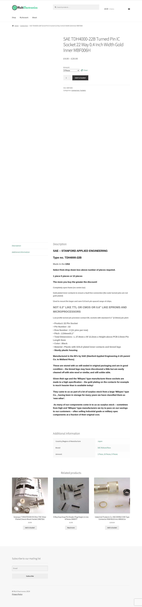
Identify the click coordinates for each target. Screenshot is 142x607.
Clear (86, 70)
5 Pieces (114, 454)
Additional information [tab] (21, 252)
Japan (100, 441)
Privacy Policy (17, 594)
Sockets (83, 90)
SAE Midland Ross (104, 448)
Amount (66, 67)
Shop (14, 17)
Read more (71, 528)
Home (17, 26)
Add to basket (80, 78)
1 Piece (100, 454)
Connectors (24, 26)
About (34, 17)
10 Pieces (107, 454)
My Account (24, 17)
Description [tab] (16, 246)
